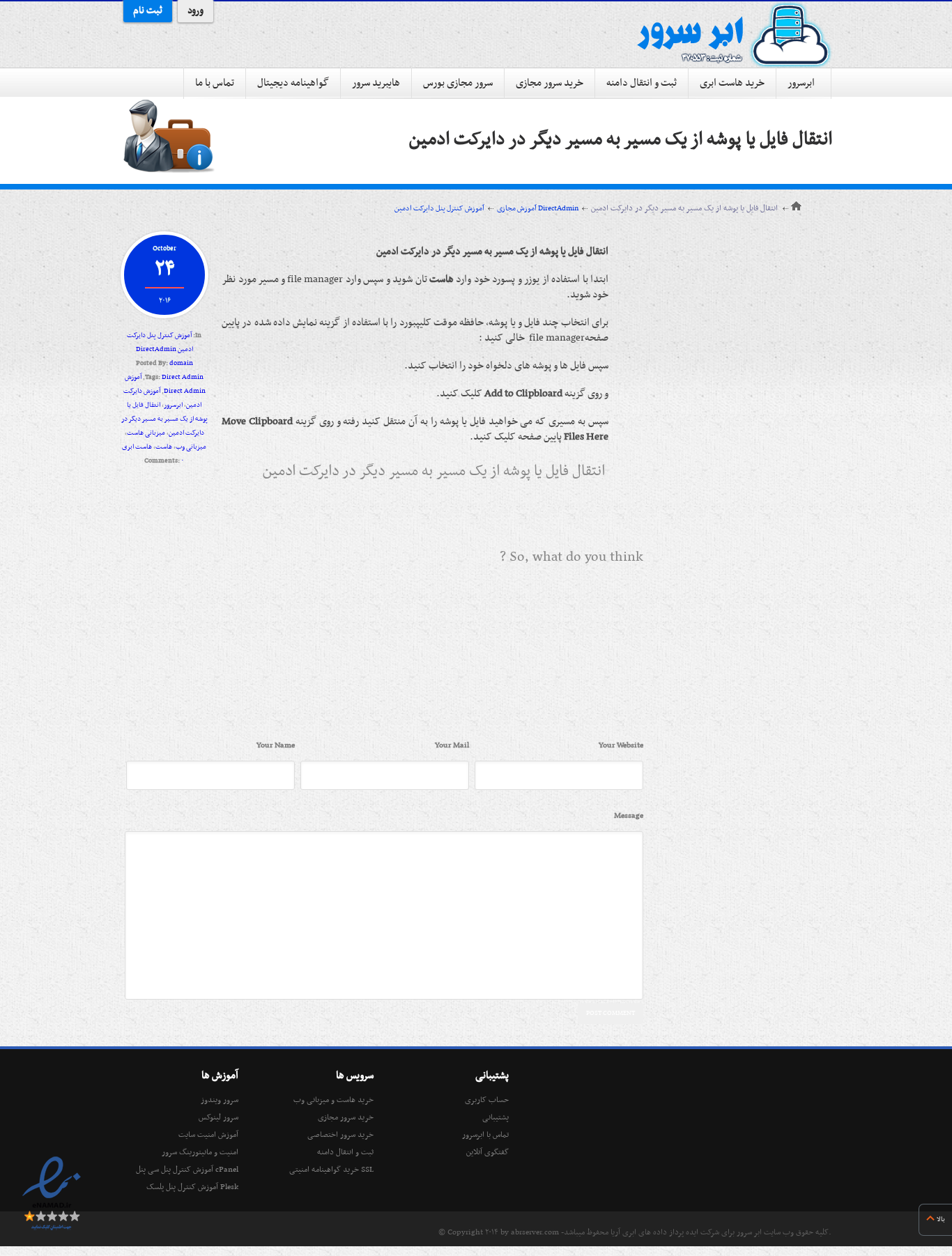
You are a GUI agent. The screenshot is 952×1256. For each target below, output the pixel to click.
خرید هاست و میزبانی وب (333, 1100)
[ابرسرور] (733, 35)
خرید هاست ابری (732, 83)
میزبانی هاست (146, 433)
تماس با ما (214, 83)
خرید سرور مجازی (549, 83)
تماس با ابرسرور (485, 1135)
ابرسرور (801, 83)
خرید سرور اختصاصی (340, 1135)
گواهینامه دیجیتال (293, 83)
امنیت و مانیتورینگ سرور (200, 1152)
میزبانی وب (191, 447)
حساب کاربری (487, 1100)
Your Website (621, 745)
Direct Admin (183, 377)
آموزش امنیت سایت (208, 1135)
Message (628, 816)
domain (181, 363)
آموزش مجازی (517, 208)
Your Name (275, 745)
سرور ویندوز (219, 1100)
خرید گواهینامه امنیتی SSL (331, 1170)
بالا (941, 1219)
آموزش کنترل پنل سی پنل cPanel (187, 1170)
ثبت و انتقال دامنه (641, 83)
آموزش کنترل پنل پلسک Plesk (192, 1187)
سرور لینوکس (218, 1117)
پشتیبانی (495, 1117)
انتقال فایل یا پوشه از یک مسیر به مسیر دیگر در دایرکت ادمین (620, 139)
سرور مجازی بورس (458, 83)
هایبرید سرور (376, 83)
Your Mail (452, 745)
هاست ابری (137, 447)
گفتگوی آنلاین (487, 1152)
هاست (163, 447)
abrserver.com (535, 1232)
